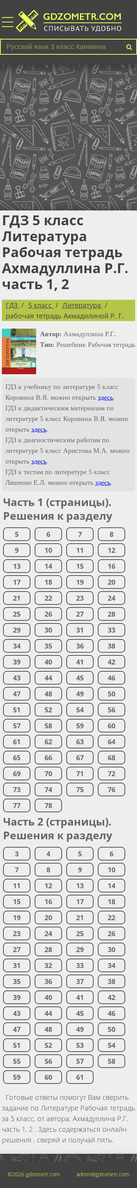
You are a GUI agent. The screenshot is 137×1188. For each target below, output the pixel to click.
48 (48, 693)
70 (48, 773)
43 (17, 677)
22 (48, 598)
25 (17, 614)
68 (111, 757)
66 (48, 757)
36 (80, 645)
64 (111, 741)
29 (17, 629)
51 (17, 709)
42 (111, 661)
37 (80, 981)
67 (80, 757)
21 (17, 598)
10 (48, 550)
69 (17, 773)
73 (17, 789)
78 (48, 805)
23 (80, 598)
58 (48, 725)
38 (111, 645)
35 (48, 645)
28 (111, 614)
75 (80, 789)
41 (80, 661)
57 (17, 725)
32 (48, 965)
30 (48, 629)
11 (80, 550)
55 (17, 1061)
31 (80, 629)
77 (17, 805)
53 (80, 1045)
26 (48, 614)
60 (111, 725)
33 (111, 629)
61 (17, 741)
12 (111, 550)
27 (80, 614)
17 (17, 582)
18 (48, 582)
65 (17, 757)
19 (80, 582)
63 (80, 741)
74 (48, 789)
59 (80, 725)
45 (80, 677)
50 (111, 693)
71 (80, 773)
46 (111, 677)
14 (48, 566)
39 (17, 661)
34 (17, 645)
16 (111, 566)
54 (80, 709)
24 (111, 598)
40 (48, 661)
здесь (105, 397)
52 (48, 709)
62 (48, 741)
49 (80, 693)
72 (111, 773)
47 (17, 693)
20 (111, 582)
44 (48, 677)
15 (80, 566)
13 (17, 566)
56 (111, 709)
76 (111, 789)
